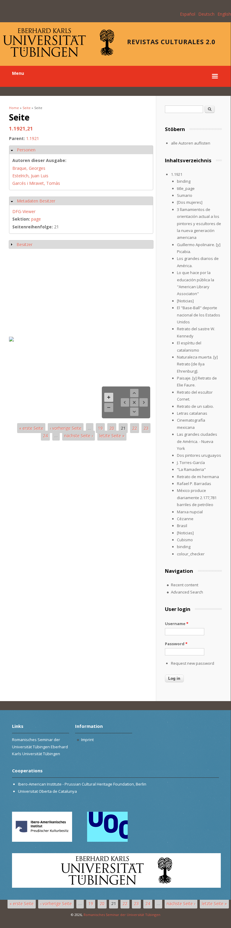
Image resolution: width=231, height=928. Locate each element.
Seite (27, 107)
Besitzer (24, 244)
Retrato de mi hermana (198, 476)
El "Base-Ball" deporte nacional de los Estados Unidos (198, 315)
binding (183, 181)
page (36, 219)
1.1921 (32, 138)
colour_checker (191, 554)
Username (176, 623)
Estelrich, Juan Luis (30, 176)
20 (111, 428)
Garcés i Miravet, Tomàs (36, 183)
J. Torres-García (191, 462)
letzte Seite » (111, 435)
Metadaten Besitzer (36, 201)
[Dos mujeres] (189, 202)
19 (100, 428)
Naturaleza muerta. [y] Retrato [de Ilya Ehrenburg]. (197, 364)
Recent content (184, 585)
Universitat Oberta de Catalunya (47, 791)
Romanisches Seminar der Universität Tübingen (122, 914)
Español (187, 14)
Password (176, 643)
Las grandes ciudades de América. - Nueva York (197, 441)
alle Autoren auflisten (190, 143)
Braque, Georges (28, 168)
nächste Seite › (78, 435)
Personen (26, 150)
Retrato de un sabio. (195, 406)
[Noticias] (185, 301)
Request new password (192, 663)
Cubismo (185, 539)
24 (45, 435)
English (224, 14)
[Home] (58, 55)
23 (146, 428)
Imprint (87, 739)
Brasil (182, 525)
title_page (186, 188)
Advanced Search (187, 592)
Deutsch (206, 14)
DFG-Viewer (23, 211)
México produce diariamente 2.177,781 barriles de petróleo (197, 497)
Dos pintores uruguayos (199, 455)
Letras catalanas (192, 413)
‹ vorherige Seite (65, 428)
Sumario (184, 195)
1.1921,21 (21, 128)
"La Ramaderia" (191, 469)
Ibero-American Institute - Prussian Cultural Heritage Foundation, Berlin (82, 784)
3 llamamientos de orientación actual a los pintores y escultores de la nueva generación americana (199, 223)
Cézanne (185, 518)
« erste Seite (31, 428)
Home (14, 107)
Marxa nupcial (190, 511)
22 (134, 428)
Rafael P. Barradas (194, 483)
